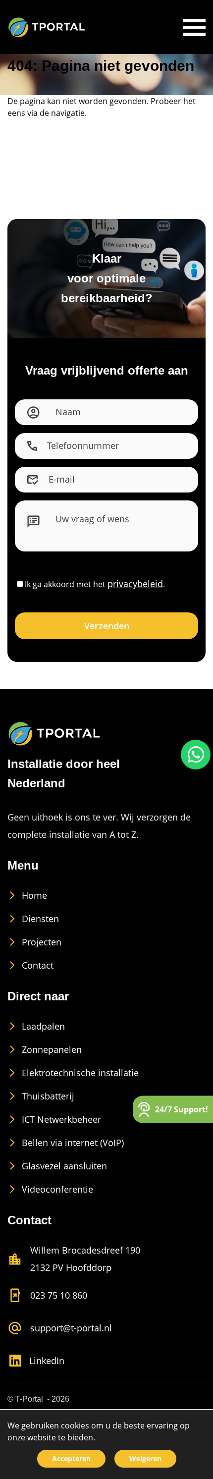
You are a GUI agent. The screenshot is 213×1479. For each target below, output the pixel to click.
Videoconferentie (57, 1201)
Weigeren (145, 1458)
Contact (37, 977)
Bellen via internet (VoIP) (73, 1154)
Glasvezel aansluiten (64, 1178)
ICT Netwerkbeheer (61, 1131)
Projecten (41, 954)
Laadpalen (43, 1038)
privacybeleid (135, 596)
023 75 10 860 (58, 1307)
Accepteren (71, 1458)
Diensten (40, 930)
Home (34, 907)
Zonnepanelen (52, 1061)
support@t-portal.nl (71, 1340)
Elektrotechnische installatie (80, 1085)
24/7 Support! (181, 1108)
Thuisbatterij (48, 1108)
